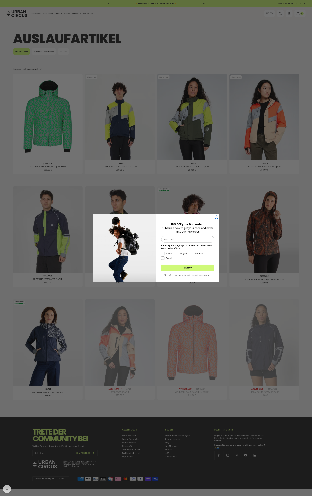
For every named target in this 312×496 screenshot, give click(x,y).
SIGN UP (188, 267)
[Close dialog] (216, 217)
